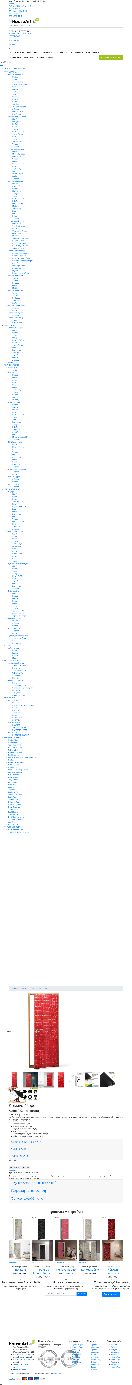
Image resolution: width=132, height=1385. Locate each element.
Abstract (15, 536)
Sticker (14, 320)
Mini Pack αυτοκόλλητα (16, 305)
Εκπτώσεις (16, 683)
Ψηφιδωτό (19, 1269)
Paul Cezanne (13, 755)
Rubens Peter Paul (15, 752)
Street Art (15, 432)
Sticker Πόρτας (17, 186)
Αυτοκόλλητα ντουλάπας (17, 117)
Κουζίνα (15, 655)
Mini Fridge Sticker (19, 154)
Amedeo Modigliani (15, 795)
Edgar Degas (13, 797)
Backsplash (16, 298)
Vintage (15, 144)
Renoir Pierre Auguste (16, 762)
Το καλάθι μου (116, 1359)
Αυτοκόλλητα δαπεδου (16, 251)
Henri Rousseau (14, 807)
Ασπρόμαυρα (17, 544)
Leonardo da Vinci (15, 747)
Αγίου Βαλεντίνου (18, 695)
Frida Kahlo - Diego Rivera (18, 770)
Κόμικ (14, 166)
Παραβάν (11, 492)
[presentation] (8, 1248)
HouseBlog (76, 1350)
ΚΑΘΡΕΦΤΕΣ (17, 710)
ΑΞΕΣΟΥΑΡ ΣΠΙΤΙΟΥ (62, 52)
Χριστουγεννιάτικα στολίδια (18, 636)
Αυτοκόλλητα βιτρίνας (16, 663)
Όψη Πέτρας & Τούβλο (20, 231)
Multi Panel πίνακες (15, 442)
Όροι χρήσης (96, 1359)
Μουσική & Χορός (18, 266)
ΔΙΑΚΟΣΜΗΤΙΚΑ (10, 698)
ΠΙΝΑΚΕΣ (46, 52)
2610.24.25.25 (26, 34)
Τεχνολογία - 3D (18, 352)
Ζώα (14, 92)
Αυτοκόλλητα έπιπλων (16, 221)
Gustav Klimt (13, 740)
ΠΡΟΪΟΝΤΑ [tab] (6, 69)
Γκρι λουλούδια (89, 1269)
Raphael (11, 760)
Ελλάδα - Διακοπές (19, 506)
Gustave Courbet (14, 805)
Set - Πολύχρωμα (18, 226)
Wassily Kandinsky (15, 772)
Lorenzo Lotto (13, 824)
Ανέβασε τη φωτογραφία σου (18, 832)
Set (13, 641)
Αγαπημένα (115, 1362)
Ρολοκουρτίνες (13, 591)
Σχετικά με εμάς (77, 1345)
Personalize (16, 643)
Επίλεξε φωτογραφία (15, 829)
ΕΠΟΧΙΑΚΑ (12, 732)
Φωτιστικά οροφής (15, 628)
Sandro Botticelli (14, 814)
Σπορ (14, 94)
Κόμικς (14, 102)
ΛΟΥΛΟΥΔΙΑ (17, 713)
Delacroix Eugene (14, 802)
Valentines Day (18, 673)
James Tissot (13, 809)
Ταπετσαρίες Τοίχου (15, 328)
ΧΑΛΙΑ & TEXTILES (15, 718)
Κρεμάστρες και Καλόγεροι (18, 564)
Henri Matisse (13, 777)
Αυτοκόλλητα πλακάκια (16, 290)
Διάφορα (15, 109)
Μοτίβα (15, 176)
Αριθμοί (15, 280)
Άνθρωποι (16, 429)
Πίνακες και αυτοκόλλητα (17, 469)
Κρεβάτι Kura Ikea (18, 241)
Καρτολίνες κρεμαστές (16, 680)
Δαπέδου (15, 295)
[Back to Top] (1, 1384)
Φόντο (14, 516)
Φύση (14, 139)
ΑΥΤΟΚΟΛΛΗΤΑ (16, 52)
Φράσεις (15, 89)
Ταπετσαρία (16, 300)
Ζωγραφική (16, 141)
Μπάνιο (15, 658)
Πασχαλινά (16, 678)
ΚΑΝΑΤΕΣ (16, 725)
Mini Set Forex (13, 484)
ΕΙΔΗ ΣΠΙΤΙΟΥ (13, 700)
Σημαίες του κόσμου (19, 616)
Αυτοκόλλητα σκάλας (16, 276)
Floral (14, 539)
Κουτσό (15, 263)
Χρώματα (15, 283)
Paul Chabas (13, 812)
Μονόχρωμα (16, 122)
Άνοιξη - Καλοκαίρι (19, 665)
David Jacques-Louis (16, 817)
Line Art (15, 119)
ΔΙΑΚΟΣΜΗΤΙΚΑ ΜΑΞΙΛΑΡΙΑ (23, 705)
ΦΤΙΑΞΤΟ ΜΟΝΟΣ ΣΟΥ (112, 57)
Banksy (15, 99)
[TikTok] (66, 910)
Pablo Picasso (13, 765)
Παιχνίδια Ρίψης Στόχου (21, 258)
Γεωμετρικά (16, 546)
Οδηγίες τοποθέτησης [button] (27, 1198)
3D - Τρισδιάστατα (19, 107)
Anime (14, 79)
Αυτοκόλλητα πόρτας (16, 181)
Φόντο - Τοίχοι (17, 134)
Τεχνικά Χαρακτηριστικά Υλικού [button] (34, 1183)
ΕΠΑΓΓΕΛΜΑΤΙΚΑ (93, 52)
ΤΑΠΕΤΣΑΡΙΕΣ (33, 52)
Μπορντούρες (13, 362)
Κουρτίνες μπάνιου (15, 618)
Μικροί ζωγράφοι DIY (20, 437)
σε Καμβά (15, 370)
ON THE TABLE (14, 723)
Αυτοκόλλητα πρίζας (15, 313)
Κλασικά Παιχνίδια (19, 256)
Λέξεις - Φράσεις (14, 648)
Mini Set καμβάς (14, 477)
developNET (57, 1374)
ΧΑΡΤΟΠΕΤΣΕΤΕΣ (19, 730)
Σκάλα (14, 303)
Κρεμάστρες (16, 114)
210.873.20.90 (14, 34)
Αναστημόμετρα (18, 82)
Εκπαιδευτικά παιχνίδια (20, 253)
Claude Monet (13, 742)
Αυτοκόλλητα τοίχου (15, 74)
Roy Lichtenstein (14, 775)
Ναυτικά (15, 87)
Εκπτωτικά (16, 668)
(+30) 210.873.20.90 (22, 1354)
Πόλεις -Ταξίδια (17, 576)
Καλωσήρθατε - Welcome (21, 273)
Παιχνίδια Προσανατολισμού (22, 261)
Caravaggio (12, 767)
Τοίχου (14, 293)
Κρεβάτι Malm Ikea (19, 243)
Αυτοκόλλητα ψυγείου (16, 149)
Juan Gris (11, 822)
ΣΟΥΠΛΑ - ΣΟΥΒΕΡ (19, 728)
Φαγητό (15, 171)
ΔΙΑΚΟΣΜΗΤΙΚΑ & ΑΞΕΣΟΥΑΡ (22, 57)
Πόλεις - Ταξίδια (18, 131)
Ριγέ (13, 559)
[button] (27, 1142)
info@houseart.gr (21, 1369)
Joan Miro (11, 790)
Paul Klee (11, 787)
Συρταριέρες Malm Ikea (20, 238)
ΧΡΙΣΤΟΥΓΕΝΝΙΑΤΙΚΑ (20, 735)
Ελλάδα (15, 126)
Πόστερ (11, 372)
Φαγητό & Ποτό (18, 521)
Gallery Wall (12, 367)
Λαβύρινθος (16, 268)
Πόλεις (14, 97)
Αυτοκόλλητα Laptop (15, 318)
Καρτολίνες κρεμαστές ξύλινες (23, 688)
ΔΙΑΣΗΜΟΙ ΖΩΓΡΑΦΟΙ (45, 57)
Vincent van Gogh (14, 745)
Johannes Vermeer (15, 819)
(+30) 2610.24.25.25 (22, 1359)
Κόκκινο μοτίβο (66, 1269)
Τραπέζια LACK (18, 248)
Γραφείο (15, 653)
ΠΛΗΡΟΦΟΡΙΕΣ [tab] (20, 69)
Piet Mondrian (13, 782)
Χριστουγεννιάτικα (19, 638)
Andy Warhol (13, 780)
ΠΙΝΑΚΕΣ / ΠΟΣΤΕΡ (11, 365)
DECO (14, 703)
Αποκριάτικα (16, 675)
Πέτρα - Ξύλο (17, 554)
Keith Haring (12, 785)
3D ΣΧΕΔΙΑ (78, 52)
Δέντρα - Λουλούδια (19, 84)
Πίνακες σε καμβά (14, 402)
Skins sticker (17, 323)
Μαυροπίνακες (17, 112)
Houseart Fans (77, 1347)
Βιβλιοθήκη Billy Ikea (20, 246)
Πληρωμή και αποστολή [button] (28, 1191)
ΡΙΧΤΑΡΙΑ (16, 720)
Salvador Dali (13, 750)
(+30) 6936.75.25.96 (21, 1364)
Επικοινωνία (76, 1355)
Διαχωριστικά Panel (15, 531)
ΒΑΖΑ (14, 708)
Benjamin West (13, 792)
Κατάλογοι (75, 1352)
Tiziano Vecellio (14, 800)
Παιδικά (15, 77)
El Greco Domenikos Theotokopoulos (22, 757)
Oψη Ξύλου (16, 233)
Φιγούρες (15, 104)
